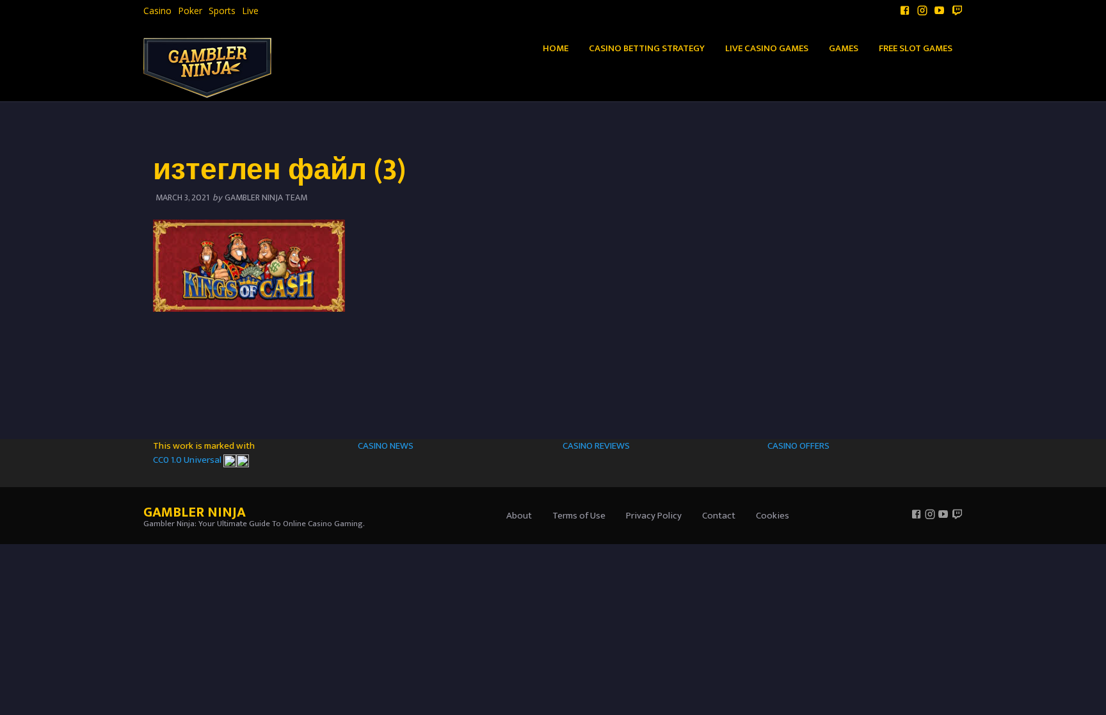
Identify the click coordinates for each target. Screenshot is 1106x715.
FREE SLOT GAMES (915, 48)
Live (250, 10)
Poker (190, 10)
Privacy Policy (654, 516)
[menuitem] (157, 10)
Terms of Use (578, 516)
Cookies (772, 516)
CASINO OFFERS (798, 446)
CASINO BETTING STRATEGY (647, 48)
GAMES (843, 48)
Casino (157, 10)
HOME (555, 48)
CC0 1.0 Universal (188, 460)
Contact (718, 516)
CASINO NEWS (385, 446)
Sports (222, 10)
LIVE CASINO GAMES (766, 48)
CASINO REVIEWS (596, 446)
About (519, 516)
